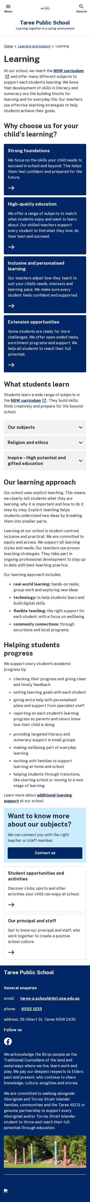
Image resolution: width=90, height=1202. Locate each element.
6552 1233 (31, 1009)
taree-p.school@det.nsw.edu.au (49, 998)
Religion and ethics (46, 442)
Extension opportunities (33, 321)
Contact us (45, 853)
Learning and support (34, 46)
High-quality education (32, 204)
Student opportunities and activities (36, 876)
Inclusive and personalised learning (36, 266)
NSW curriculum (29, 400)
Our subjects (46, 427)
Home (8, 46)
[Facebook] (8, 1044)
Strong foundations (29, 150)
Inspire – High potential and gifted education (46, 460)
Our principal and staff (32, 920)
